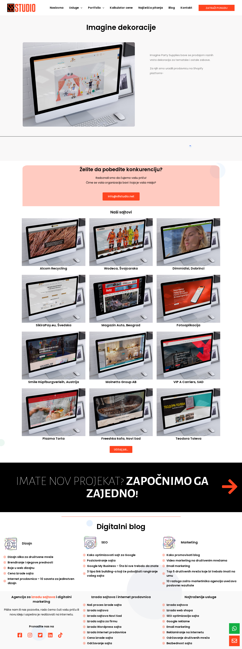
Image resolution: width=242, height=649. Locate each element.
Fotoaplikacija (188, 325)
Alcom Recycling (53, 268)
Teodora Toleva (188, 438)
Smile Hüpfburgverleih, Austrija (53, 382)
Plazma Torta (54, 438)
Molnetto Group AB (121, 382)
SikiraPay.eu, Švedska (53, 325)
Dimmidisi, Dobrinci (188, 268)
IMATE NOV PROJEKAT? (112, 487)
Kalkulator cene (121, 8)
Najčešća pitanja (150, 8)
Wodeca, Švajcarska (121, 268)
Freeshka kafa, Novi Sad (121, 438)
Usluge (74, 8)
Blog (171, 8)
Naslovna (56, 8)
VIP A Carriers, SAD (188, 382)
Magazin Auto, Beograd (121, 325)
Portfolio (94, 8)
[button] (80, 7)
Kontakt (186, 8)
